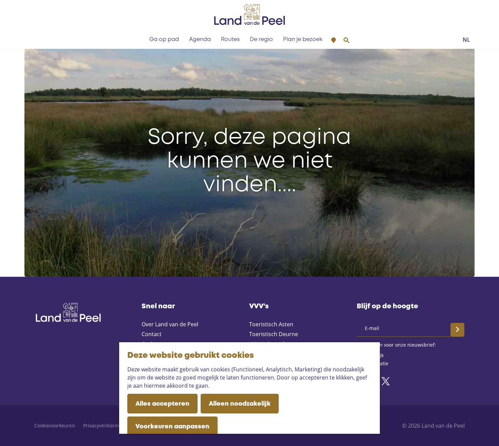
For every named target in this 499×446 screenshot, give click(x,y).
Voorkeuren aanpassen (172, 426)
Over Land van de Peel (170, 324)
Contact (152, 334)
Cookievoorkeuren (54, 425)
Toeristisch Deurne (273, 334)
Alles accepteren (162, 404)
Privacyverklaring (102, 425)
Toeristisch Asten (271, 324)
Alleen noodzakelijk (240, 404)
